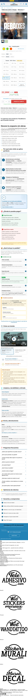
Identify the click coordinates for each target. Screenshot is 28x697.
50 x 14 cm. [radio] (21, 66)
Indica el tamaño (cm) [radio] (22, 85)
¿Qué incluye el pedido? (7, 468)
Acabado (3, 54)
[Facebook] (2, 694)
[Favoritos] (21, 4)
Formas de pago (10, 554)
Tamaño (14, 60)
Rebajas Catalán (10, 7)
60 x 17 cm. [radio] (6, 70)
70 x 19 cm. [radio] (14, 70)
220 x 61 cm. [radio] (6, 85)
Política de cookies (4, 561)
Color (14, 46)
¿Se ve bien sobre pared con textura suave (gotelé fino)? (12, 474)
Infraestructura (12, 558)
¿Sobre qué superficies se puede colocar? (12, 451)
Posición (3, 56)
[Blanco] (14, 48)
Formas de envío (3, 554)
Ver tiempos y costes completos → (9, 432)
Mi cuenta (18, 564)
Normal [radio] (7, 56)
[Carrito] (26, 4)
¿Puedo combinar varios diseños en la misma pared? (12, 482)
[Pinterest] (4, 694)
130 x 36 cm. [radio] (14, 77)
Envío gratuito (6, 98)
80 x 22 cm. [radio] (21, 70)
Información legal (4, 560)
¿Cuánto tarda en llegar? (7, 471)
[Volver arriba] (0, 696)
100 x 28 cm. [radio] (14, 74)
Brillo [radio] (11, 54)
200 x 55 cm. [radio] (22, 81)
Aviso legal (22, 561)
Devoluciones (17, 554)
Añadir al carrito (19, 101)
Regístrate (14, 535)
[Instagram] (1, 694)
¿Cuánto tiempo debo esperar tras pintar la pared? (12, 458)
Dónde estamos (18, 558)
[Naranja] (11, 48)
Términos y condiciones (5, 561)
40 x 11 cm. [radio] (13, 66)
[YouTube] (5, 694)
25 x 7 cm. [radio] (14, 63)
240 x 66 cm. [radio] (14, 85)
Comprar (2, 553)
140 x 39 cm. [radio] (22, 77)
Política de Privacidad (17, 532)
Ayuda (21, 564)
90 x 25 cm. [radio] (6, 74)
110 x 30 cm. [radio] (22, 74)
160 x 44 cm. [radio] (6, 81)
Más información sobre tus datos (6, 538)
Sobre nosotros (3, 557)
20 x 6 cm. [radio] (6, 63)
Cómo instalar (12, 555)
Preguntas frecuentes (4, 555)
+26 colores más (21, 48)
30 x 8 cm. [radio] (22, 63)
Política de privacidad (14, 561)
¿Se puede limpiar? (6, 465)
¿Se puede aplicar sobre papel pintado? (11, 485)
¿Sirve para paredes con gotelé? (9, 454)
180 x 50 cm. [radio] (14, 81)
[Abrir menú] (2, 4)
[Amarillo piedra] (3, 48)
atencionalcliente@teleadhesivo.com (7, 564)
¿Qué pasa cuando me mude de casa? (11, 478)
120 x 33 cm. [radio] (6, 77)
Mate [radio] (7, 54)
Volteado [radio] (12, 56)
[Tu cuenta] (23, 4)
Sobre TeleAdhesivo (4, 558)
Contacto (2, 564)
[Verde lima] (7, 48)
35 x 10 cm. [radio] (6, 66)
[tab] (2, 41)
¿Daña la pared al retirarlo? (8, 462)
